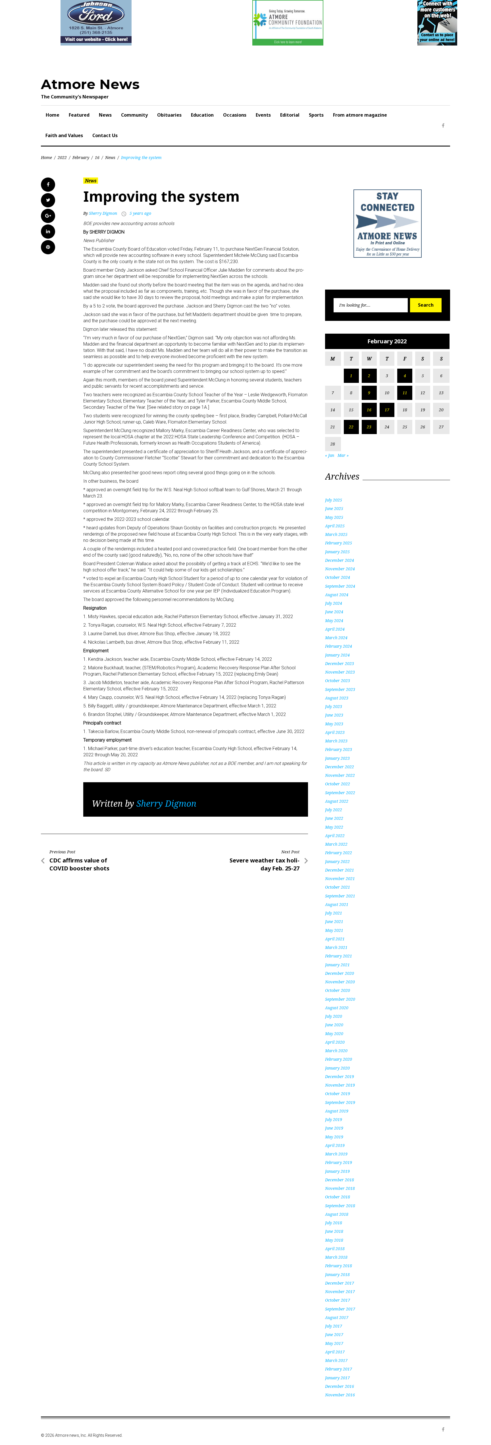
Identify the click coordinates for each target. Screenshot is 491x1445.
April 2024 (335, 629)
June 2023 (334, 715)
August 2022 (336, 801)
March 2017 (336, 1360)
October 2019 (337, 1093)
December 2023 (339, 663)
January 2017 (337, 1377)
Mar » (343, 455)
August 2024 (336, 594)
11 (405, 392)
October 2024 (337, 577)
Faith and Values (64, 135)
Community (134, 115)
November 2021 (340, 878)
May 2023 (334, 723)
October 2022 (337, 784)
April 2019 (335, 1145)
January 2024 (337, 655)
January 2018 (337, 1274)
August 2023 (336, 698)
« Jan (329, 455)
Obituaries (169, 115)
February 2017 (338, 1369)
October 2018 (337, 1197)
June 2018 (334, 1231)
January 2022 (337, 861)
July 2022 (333, 809)
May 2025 (334, 517)
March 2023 (336, 741)
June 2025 (334, 508)
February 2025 (338, 543)
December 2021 (339, 870)
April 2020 (335, 1042)
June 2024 (334, 611)
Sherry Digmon (103, 213)
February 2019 (338, 1162)
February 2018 (338, 1265)
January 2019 (337, 1171)
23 (369, 427)
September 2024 (340, 586)
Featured (79, 115)
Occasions (234, 115)
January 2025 (337, 551)
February (80, 157)
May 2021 (334, 930)
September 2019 (340, 1102)
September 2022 (340, 792)
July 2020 (333, 1016)
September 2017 (340, 1309)
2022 (62, 157)
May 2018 (334, 1240)
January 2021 (337, 964)
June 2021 (334, 921)
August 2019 (336, 1111)
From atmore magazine (360, 115)
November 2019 (340, 1085)
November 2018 (340, 1188)
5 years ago (140, 213)
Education (202, 115)
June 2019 (334, 1128)
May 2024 (334, 620)
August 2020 (336, 1007)
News (105, 115)
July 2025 (333, 500)
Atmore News (90, 84)
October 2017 (337, 1300)
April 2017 (335, 1352)
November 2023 (340, 672)
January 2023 (337, 758)
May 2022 (334, 827)
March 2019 (336, 1154)
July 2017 (333, 1326)
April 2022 (335, 835)
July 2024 (333, 603)
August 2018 (336, 1214)
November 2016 (340, 1394)
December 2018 (339, 1179)
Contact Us (105, 135)
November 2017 (340, 1291)
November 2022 (340, 775)
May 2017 (334, 1343)
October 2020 (337, 990)
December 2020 (339, 973)
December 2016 (339, 1386)
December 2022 (339, 766)
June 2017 (334, 1334)
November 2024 (340, 568)
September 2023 (340, 689)
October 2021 (337, 887)
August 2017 (336, 1317)
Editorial (289, 115)
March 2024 (336, 637)
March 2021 (336, 947)
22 (351, 427)
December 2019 (339, 1076)
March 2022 (336, 844)
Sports (316, 115)
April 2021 (335, 939)
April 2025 (335, 526)
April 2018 (335, 1248)
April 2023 (335, 732)
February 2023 (338, 749)
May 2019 (334, 1137)
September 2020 (340, 999)
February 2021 (338, 956)
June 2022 (334, 818)
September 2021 (340, 896)
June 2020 (334, 1024)
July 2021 (333, 913)
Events (263, 115)
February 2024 (338, 646)
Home (52, 115)
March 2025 (336, 534)
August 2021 (336, 904)
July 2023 (333, 706)
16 (97, 157)
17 (387, 409)
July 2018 (333, 1222)
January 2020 (337, 1068)
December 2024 (339, 560)
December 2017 (339, 1283)
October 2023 (337, 680)
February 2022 (338, 852)
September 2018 (340, 1205)
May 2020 (334, 1033)
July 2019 (333, 1119)
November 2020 (340, 981)
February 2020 (338, 1059)
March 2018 (336, 1257)
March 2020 (336, 1050)
